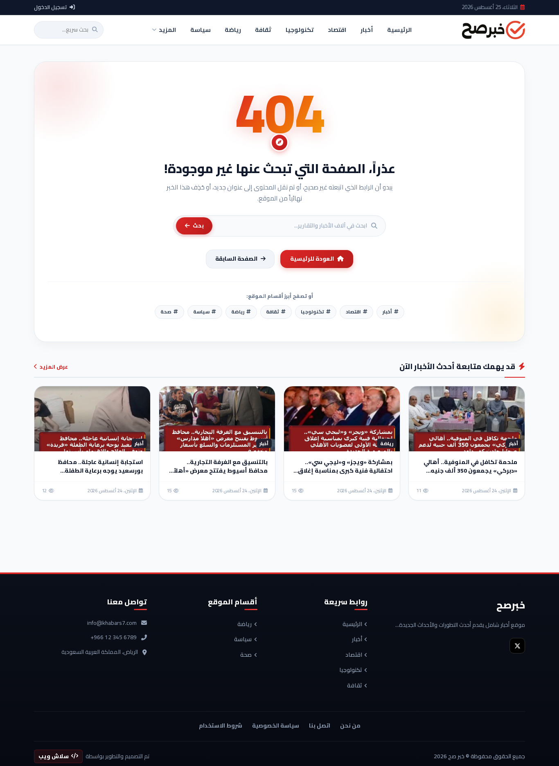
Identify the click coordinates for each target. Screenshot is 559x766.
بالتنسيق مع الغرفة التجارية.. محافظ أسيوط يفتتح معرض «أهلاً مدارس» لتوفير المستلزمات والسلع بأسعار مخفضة (220, 475)
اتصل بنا (319, 725)
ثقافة (354, 686)
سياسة (243, 639)
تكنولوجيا (350, 670)
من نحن (350, 725)
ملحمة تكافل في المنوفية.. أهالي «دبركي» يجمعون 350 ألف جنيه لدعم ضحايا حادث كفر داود (470, 470)
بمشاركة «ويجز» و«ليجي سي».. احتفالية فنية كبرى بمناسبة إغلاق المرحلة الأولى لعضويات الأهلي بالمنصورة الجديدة (345, 475)
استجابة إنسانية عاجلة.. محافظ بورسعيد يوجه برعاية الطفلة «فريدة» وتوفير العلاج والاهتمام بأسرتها (98, 475)
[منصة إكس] (517, 645)
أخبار (357, 639)
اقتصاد (353, 655)
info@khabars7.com (112, 623)
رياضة (244, 624)
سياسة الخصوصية (275, 725)
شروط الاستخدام (220, 725)
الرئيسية (352, 624)
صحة (246, 655)
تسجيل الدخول (50, 7)
